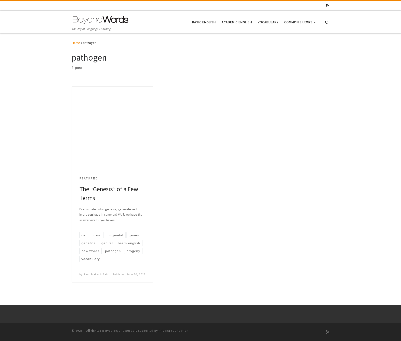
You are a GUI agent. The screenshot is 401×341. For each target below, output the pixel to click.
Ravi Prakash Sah (96, 274)
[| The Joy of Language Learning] (101, 19)
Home (76, 43)
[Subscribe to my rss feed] (327, 5)
